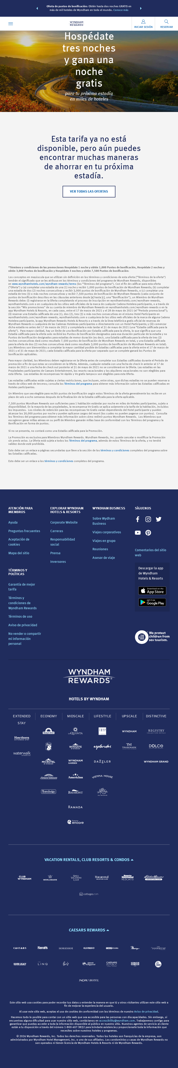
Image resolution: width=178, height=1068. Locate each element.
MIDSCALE (75, 716)
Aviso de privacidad (22, 625)
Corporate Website (64, 522)
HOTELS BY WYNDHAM (89, 699)
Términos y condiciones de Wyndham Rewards (22, 603)
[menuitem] (10, 23)
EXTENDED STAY (22, 719)
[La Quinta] (75, 732)
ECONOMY (49, 716)
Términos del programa (78, 384)
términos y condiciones (115, 450)
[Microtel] (48, 762)
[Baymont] (75, 792)
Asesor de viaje (103, 558)
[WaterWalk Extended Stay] (22, 754)
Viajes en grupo (103, 541)
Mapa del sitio (18, 553)
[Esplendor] (102, 747)
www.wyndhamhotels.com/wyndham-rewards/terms (44, 284)
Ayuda (13, 522)
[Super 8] (48, 747)
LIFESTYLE (102, 716)
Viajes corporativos (106, 532)
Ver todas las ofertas (89, 191)
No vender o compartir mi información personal (24, 639)
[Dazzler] (102, 762)
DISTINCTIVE (156, 716)
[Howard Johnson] (48, 777)
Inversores (58, 562)
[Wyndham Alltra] (102, 792)
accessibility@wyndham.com (117, 1020)
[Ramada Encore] (75, 822)
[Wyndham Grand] (156, 762)
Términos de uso (20, 617)
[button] (37, 8)
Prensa (55, 553)
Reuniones (100, 549)
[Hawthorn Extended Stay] (22, 739)
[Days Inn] (48, 732)
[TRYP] (102, 732)
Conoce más (120, 10)
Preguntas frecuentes (24, 531)
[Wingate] (75, 747)
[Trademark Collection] (129, 747)
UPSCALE (129, 716)
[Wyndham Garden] (75, 762)
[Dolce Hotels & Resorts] (156, 747)
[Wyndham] (129, 732)
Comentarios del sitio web (150, 553)
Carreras (56, 531)
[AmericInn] (75, 777)
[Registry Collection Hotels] (156, 732)
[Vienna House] (102, 777)
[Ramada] (75, 807)
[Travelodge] (48, 792)
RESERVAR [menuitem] (166, 27)
